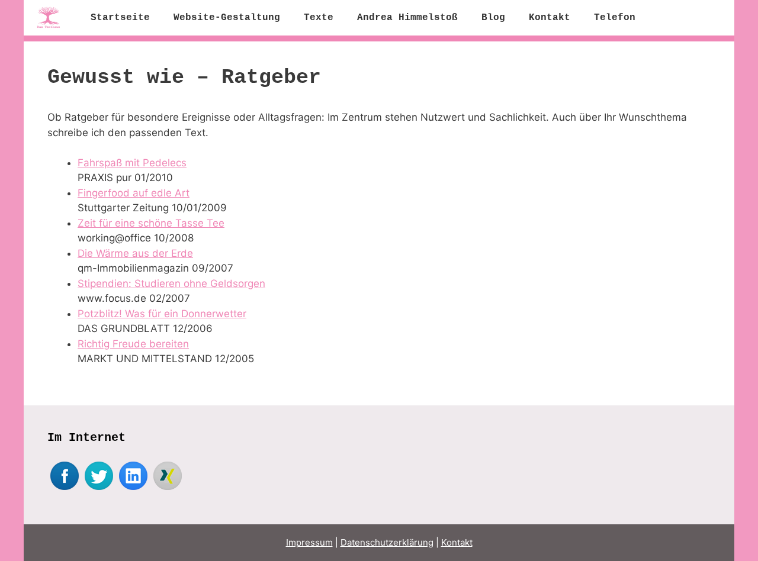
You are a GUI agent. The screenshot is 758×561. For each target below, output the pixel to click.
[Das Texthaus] (51, 18)
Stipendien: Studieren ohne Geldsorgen (171, 283)
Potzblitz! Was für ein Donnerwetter (162, 314)
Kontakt (549, 17)
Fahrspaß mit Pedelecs (132, 163)
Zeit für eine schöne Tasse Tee (151, 223)
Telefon (614, 17)
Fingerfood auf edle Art (134, 193)
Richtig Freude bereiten (133, 344)
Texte (318, 17)
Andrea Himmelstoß (407, 17)
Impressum (309, 542)
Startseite (120, 17)
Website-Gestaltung (227, 17)
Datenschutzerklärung (387, 542)
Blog (493, 17)
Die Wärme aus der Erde (135, 253)
